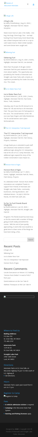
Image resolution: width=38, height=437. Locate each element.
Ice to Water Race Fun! (12, 94)
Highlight (7, 26)
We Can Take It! (23, 281)
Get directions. (10, 376)
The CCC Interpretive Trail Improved (18, 133)
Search (30, 240)
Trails (10, 101)
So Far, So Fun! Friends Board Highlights (15, 204)
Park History (28, 138)
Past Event (27, 99)
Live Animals (28, 62)
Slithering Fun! (9, 58)
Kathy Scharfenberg (12, 23)
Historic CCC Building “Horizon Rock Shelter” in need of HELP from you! (19, 275)
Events (31, 60)
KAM (16, 429)
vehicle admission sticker (16, 405)
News (31, 174)
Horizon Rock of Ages (12, 170)
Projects (7, 140)
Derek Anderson (11, 60)
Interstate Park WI (17, 26)
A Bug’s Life (8, 21)
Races (6, 101)
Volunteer (16, 101)
